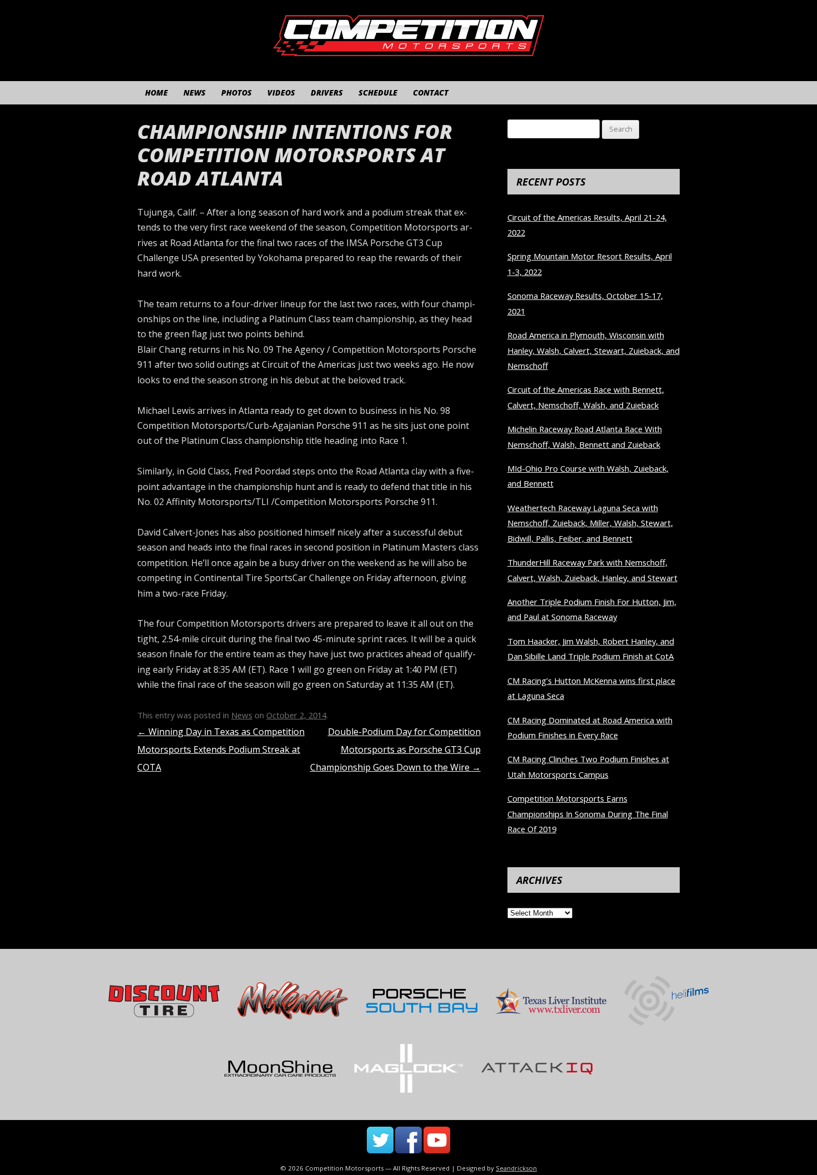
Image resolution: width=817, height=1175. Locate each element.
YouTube (437, 1140)
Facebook (408, 1140)
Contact (431, 92)
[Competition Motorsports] (408, 49)
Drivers (327, 92)
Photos (236, 92)
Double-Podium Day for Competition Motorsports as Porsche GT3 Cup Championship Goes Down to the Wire (395, 749)
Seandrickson (516, 1168)
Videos (281, 92)
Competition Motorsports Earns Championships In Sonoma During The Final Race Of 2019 (587, 813)
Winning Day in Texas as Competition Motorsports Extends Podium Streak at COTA (221, 749)
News (194, 92)
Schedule (377, 92)
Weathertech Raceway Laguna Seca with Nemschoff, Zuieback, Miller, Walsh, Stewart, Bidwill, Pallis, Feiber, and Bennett (590, 523)
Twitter (380, 1140)
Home (156, 92)
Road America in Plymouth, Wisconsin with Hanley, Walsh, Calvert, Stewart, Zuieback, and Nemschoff (593, 350)
